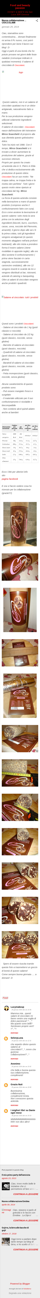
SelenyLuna (17, 1038)
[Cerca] (37, 6)
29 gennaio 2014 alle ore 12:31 (21, 1041)
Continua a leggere (25, 1194)
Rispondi (14, 1033)
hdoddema (27, 1289)
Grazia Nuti (17, 1084)
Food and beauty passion (20, 7)
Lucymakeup (17, 1007)
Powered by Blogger (20, 1283)
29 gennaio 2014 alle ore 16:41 (21, 1066)
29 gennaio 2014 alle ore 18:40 (21, 1087)
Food (5, 998)
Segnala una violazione (20, 1293)
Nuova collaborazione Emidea (15, 1201)
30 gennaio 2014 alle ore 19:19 (21, 1115)
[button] (37, 20)
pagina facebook (10, 479)
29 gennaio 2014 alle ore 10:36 (21, 1010)
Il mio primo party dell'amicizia (16, 1175)
